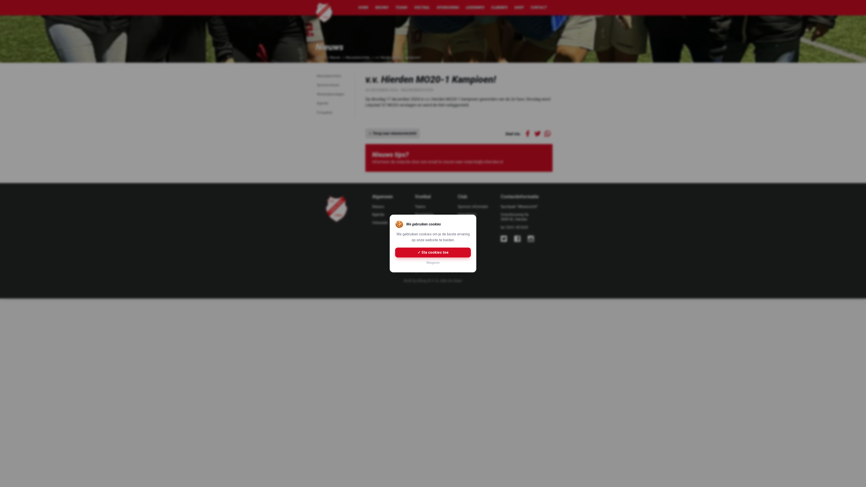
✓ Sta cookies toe (433, 252)
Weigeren (433, 262)
